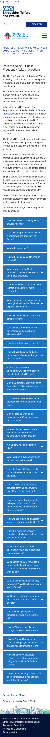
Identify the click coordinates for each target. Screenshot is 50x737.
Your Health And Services (25, 48)
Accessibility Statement (14, 729)
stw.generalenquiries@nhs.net (24, 722)
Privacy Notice (10, 732)
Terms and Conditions (13, 725)
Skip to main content (10, 1)
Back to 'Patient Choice (14, 695)
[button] (25, 222)
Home (6, 48)
